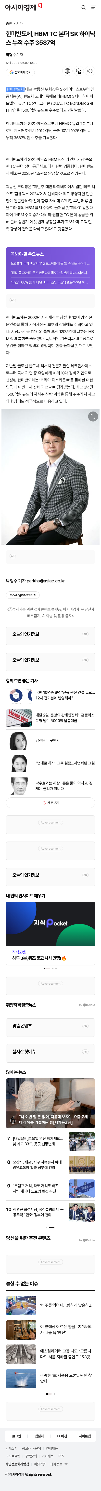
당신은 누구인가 (48, 740)
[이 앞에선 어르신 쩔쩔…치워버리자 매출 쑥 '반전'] (21, 1338)
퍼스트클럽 (12, 1455)
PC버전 (62, 1435)
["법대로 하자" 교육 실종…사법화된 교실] (19, 771)
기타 (19, 24)
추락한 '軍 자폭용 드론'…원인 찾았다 (66, 1378)
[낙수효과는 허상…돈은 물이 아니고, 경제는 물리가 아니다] (19, 794)
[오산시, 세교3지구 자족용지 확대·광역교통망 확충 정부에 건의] (82, 1173)
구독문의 (31, 1455)
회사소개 (11, 1448)
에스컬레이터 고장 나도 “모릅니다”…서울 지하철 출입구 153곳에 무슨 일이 (67, 1354)
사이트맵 (85, 1435)
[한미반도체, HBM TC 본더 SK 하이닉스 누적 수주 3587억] (50, 477)
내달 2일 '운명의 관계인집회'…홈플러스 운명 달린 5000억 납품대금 (65, 718)
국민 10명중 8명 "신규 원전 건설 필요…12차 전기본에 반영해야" (65, 695)
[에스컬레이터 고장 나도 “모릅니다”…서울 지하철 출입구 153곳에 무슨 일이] (21, 1363)
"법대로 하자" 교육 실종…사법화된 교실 (65, 763)
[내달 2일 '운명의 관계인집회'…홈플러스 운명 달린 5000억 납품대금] (19, 726)
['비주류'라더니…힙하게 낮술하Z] (21, 1314)
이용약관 (40, 1464)
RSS (61, 1455)
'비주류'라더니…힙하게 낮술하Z (65, 1305)
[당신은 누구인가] (19, 748)
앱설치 (39, 1435)
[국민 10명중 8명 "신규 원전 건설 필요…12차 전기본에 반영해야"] (19, 703)
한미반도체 (15, 89)
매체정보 (56, 1464)
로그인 (16, 1435)
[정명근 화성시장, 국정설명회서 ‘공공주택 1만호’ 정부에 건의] (82, 1220)
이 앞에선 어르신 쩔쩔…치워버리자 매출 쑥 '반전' (66, 1329)
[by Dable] (87, 1240)
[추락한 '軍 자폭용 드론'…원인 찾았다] (21, 1387)
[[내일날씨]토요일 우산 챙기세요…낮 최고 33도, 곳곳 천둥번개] (82, 1149)
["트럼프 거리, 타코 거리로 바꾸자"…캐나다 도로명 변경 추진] (82, 1197)
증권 (9, 24)
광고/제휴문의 (31, 1448)
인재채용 (52, 1448)
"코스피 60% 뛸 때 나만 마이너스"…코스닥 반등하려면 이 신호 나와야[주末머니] (50, 282)
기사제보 (47, 1455)
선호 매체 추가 (22, 72)
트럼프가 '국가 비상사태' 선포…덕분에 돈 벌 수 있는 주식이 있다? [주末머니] (50, 263)
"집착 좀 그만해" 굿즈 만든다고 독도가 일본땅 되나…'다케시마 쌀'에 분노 (50, 273)
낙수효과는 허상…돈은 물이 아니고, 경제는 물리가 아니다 (64, 786)
